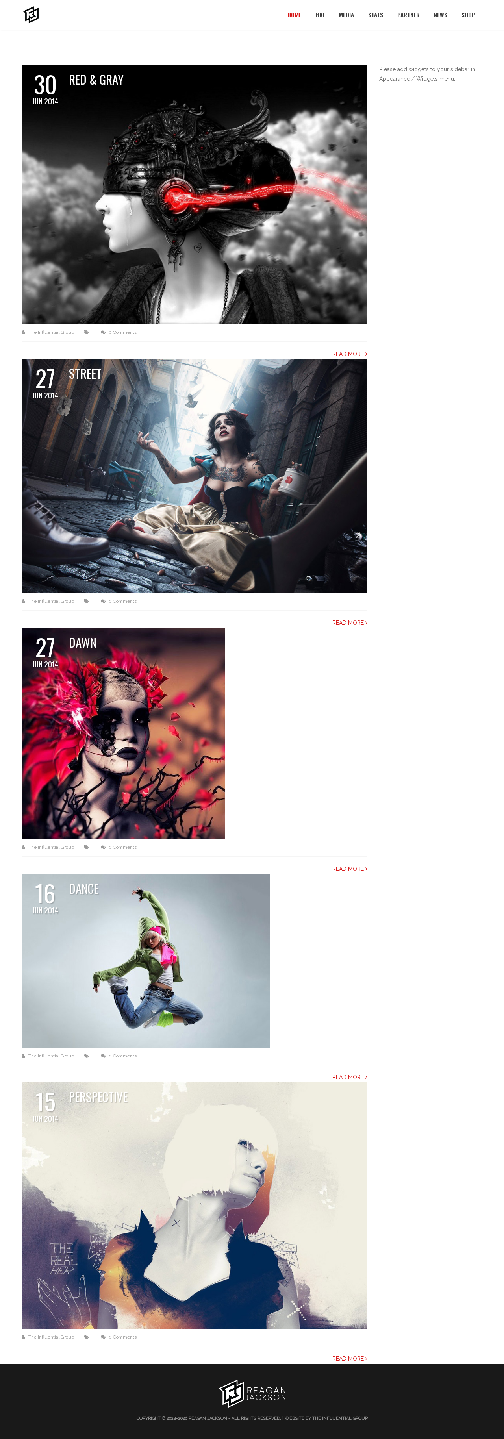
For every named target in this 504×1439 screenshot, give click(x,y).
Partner (408, 14)
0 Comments (122, 332)
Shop (468, 14)
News (440, 14)
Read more (348, 354)
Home (294, 14)
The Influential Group (50, 332)
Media (346, 14)
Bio (320, 14)
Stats (375, 14)
